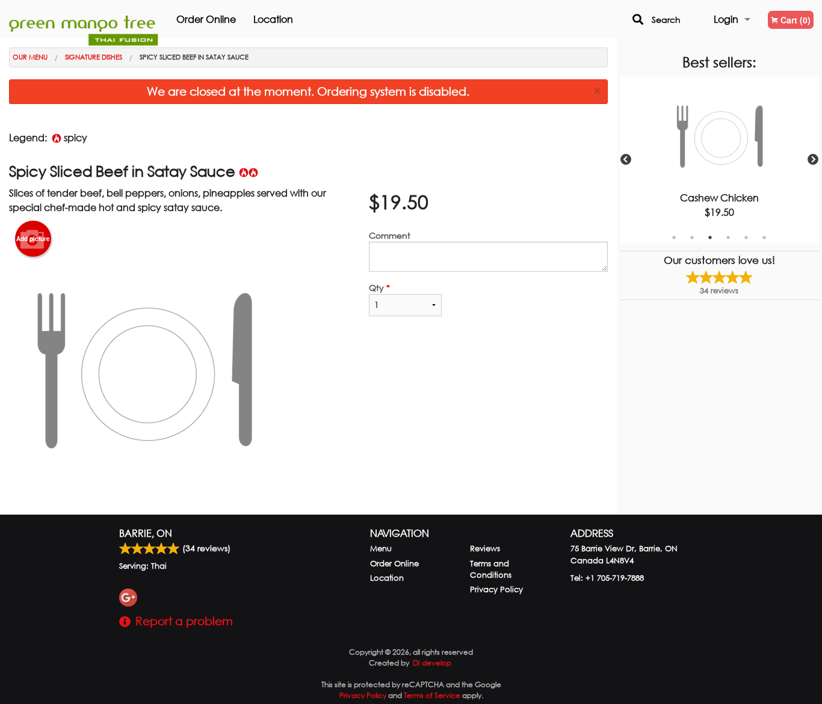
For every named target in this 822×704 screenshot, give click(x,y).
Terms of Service (432, 695)
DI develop (432, 663)
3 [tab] (710, 237)
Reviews (485, 548)
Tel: (607, 578)
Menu (381, 548)
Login (726, 19)
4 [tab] (728, 237)
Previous (626, 160)
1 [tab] (674, 237)
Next (813, 160)
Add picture (33, 238)
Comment (389, 235)
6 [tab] (764, 237)
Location (273, 19)
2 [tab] (692, 237)
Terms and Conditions (490, 569)
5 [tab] (746, 237)
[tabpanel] (720, 159)
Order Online (206, 19)
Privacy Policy (496, 589)
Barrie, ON (145, 533)
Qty (379, 287)
